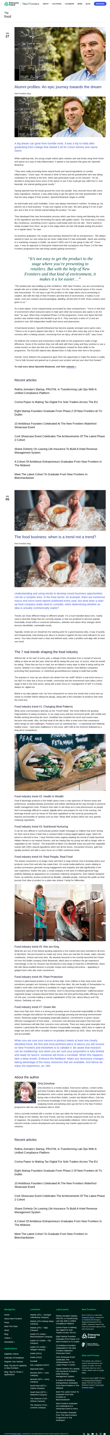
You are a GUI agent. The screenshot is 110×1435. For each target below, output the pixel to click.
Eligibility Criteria (11, 1354)
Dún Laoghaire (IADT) (39, 1365)
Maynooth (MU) (37, 1369)
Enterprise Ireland (88, 1317)
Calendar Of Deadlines (14, 1358)
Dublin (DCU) (36, 1353)
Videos (7, 1338)
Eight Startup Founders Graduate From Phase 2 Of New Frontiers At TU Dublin (67, 1339)
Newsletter (8, 1342)
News (6, 1330)
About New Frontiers (13, 1319)
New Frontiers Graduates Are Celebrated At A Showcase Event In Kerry (67, 1406)
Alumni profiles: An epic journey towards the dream (58, 87)
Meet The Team (11, 1326)
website (70, 366)
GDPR (96, 1378)
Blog (6, 1334)
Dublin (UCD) (36, 1357)
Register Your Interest (13, 1362)
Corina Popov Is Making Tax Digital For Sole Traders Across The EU (66, 1330)
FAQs (6, 1322)
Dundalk (33, 1361)
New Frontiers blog (23, 93)
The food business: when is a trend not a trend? (55, 537)
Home (6, 1315)
